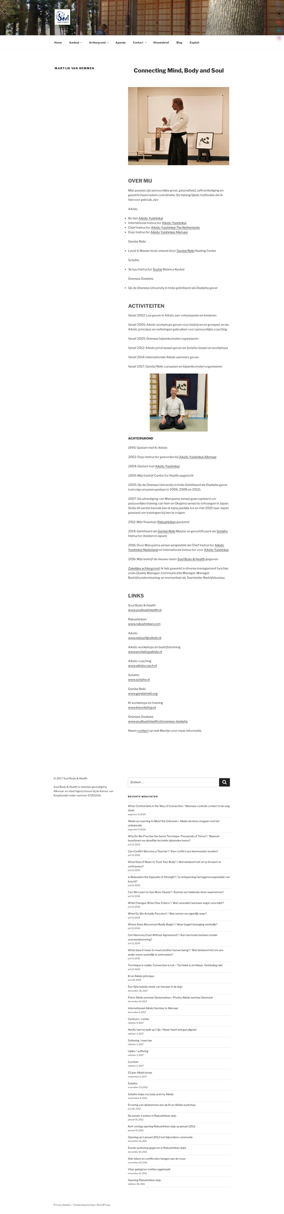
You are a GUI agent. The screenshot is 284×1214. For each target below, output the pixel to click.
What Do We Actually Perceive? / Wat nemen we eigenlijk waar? (167, 913)
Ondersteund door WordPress (91, 1204)
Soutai (157, 269)
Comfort (133, 1062)
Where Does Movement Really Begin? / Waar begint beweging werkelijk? (172, 924)
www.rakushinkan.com (144, 624)
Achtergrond (97, 42)
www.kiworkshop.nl (142, 707)
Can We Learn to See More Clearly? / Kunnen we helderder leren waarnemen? (176, 892)
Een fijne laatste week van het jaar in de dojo (155, 986)
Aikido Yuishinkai (151, 218)
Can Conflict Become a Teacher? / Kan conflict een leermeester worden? (173, 851)
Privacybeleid (62, 1204)
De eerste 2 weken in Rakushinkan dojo (152, 1115)
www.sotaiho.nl (139, 679)
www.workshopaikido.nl (145, 652)
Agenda (121, 42)
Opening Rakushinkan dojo (144, 1180)
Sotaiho (222, 531)
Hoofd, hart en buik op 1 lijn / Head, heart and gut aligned (162, 1029)
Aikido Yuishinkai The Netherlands (175, 227)
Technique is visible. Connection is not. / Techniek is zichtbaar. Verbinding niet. (175, 965)
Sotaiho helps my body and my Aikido (150, 1094)
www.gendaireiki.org (143, 693)
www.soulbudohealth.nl (145, 610)
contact (143, 731)
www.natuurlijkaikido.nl (144, 638)
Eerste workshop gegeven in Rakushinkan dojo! (157, 1147)
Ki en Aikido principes (141, 976)
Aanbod (74, 42)
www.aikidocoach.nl (142, 666)
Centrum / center (138, 1019)
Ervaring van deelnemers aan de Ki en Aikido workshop (162, 1104)
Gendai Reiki (185, 251)
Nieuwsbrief (161, 42)
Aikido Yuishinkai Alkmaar (169, 232)
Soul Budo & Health (191, 559)
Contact (138, 42)
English (194, 42)
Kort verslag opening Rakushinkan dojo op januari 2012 (161, 1126)
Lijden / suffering (138, 1051)
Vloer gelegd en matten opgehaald (149, 1169)
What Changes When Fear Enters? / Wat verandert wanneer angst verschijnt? (176, 903)
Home (58, 42)
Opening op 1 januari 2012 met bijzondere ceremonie (160, 1137)
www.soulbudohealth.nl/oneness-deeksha (158, 721)
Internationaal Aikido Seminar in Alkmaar (153, 1008)
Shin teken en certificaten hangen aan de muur (157, 1158)
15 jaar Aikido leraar (140, 1072)
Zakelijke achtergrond (144, 568)
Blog (179, 42)
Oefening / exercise (140, 1040)
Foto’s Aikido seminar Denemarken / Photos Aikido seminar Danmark (170, 997)
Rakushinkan (166, 522)
